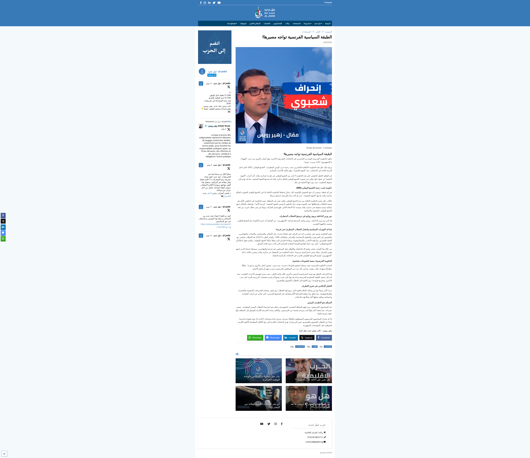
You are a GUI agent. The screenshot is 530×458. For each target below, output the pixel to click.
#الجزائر (227, 196)
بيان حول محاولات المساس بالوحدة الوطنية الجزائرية (262, 377)
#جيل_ (209, 193)
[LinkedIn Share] (3, 226)
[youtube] (219, 2)
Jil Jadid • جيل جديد (221, 83)
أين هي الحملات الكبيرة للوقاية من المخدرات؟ (262, 405)
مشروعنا (307, 23)
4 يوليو (224, 129)
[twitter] (214, 2)
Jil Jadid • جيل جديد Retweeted (217, 121)
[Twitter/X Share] (3, 221)
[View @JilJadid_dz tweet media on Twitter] (229, 111)
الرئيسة (327, 23)
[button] (3, 244)
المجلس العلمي (255, 23)
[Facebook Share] (3, 215)
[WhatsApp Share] (3, 238)
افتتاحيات (267, 23)
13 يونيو (209, 235)
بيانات (287, 23)
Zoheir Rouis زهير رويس (219, 126)
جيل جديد (317, 23)
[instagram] (205, 2)
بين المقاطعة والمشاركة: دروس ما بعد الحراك (310, 405)
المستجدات (296, 23)
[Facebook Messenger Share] (3, 232)
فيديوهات (243, 23)
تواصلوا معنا (231, 23)
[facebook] (201, 2)
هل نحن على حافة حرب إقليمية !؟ (312, 379)
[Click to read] (309, 370)
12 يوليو (209, 83)
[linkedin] (209, 2)
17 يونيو (209, 207)
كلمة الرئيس (277, 23)
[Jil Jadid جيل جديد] (265, 16)
